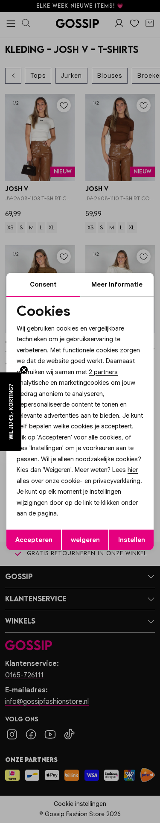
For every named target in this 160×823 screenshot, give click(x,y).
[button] (10, 411)
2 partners (103, 372)
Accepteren (33, 540)
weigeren (85, 540)
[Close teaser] (24, 370)
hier (133, 470)
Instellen (131, 540)
